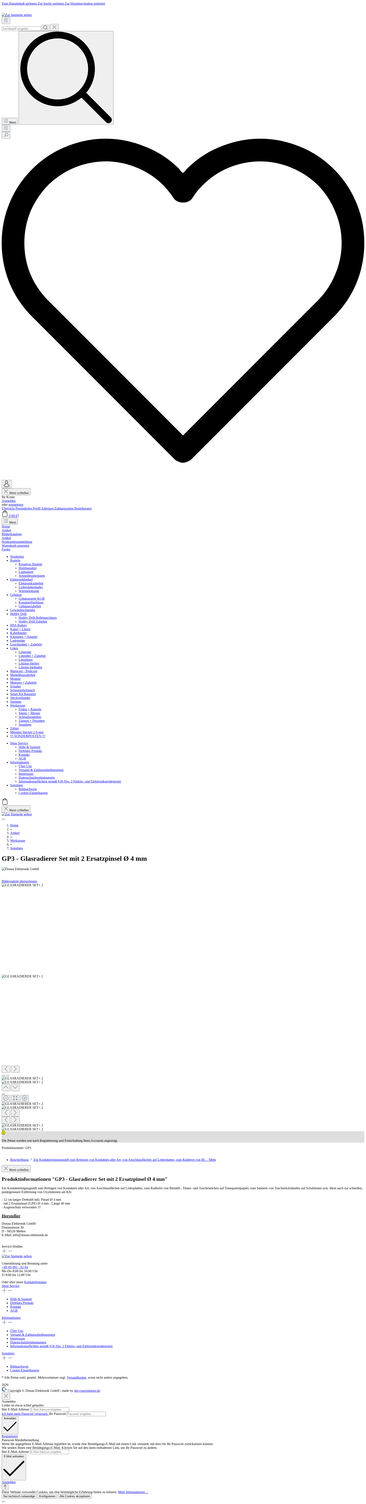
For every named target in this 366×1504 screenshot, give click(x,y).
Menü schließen (19, 493)
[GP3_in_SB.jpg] (22, 976)
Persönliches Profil (28, 508)
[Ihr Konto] (6, 484)
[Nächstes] (15, 1069)
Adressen (47, 508)
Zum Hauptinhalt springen (20, 3)
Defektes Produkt (21, 1303)
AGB (14, 1310)
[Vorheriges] (6, 1069)
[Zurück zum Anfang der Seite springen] (5, 1487)
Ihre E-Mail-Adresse (16, 1409)
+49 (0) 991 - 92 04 (15, 1267)
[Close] (3, 1094)
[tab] (113, 1160)
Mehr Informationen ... (133, 1492)
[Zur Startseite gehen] (17, 15)
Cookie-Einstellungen (24, 1370)
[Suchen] (45, 28)
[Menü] (6, 20)
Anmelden (9, 501)
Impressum (17, 1338)
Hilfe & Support (21, 1299)
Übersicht (8, 508)
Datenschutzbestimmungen (28, 1342)
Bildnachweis (19, 1366)
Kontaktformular (35, 1282)
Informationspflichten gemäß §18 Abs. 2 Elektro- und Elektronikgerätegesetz (61, 1346)
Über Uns (16, 1331)
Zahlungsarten (64, 508)
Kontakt (15, 1306)
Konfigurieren (47, 1496)
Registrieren (10, 1436)
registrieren (15, 504)
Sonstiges (8, 1353)
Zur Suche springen (51, 3)
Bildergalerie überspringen (19, 881)
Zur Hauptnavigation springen (85, 3)
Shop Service (10, 1286)
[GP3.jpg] (22, 885)
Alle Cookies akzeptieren (75, 1496)
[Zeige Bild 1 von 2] (3, 1075)
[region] (183, 1007)
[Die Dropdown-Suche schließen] (54, 27)
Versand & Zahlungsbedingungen (32, 1334)
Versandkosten (76, 1377)
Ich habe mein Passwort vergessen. (25, 1414)
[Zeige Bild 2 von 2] (7, 1075)
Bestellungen (83, 508)
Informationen (11, 1317)
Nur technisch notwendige (19, 1496)
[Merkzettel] (183, 478)
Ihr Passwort (58, 1414)
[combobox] (21, 29)
